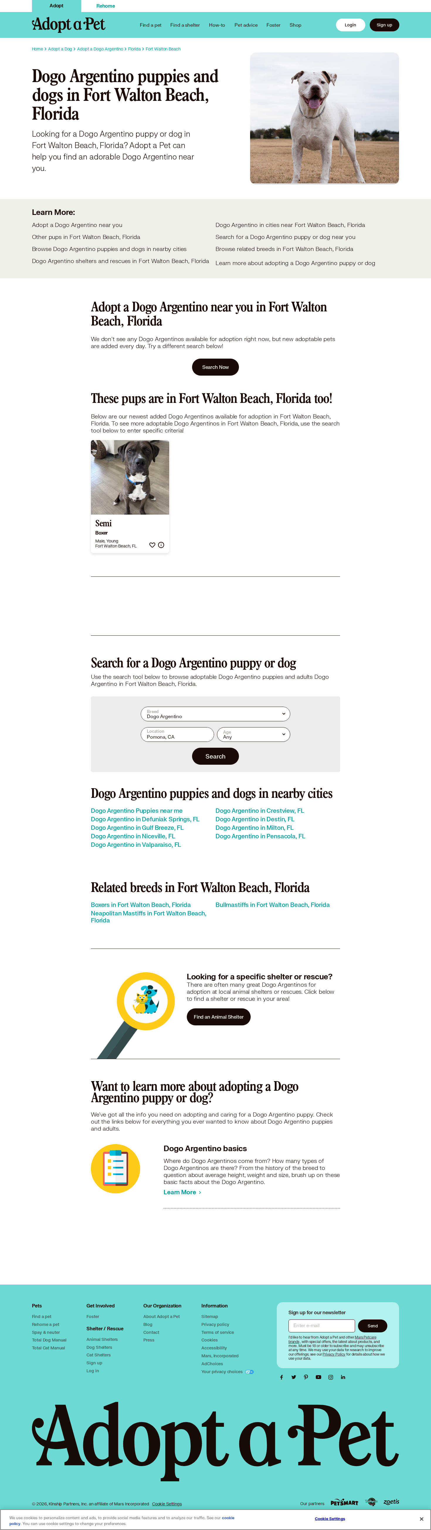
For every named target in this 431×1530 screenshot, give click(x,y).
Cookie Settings (167, 1504)
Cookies (209, 1339)
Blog (147, 1324)
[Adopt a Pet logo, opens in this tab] (215, 1447)
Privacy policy (215, 1324)
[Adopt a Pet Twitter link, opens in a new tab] (295, 1377)
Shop (295, 25)
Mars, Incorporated (219, 1355)
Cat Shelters (98, 1354)
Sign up (384, 24)
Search (215, 756)
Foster (274, 25)
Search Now (215, 367)
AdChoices (212, 1363)
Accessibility (214, 1347)
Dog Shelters (99, 1347)
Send (373, 1325)
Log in (92, 1370)
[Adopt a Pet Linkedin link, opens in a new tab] (343, 1377)
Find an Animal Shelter (219, 1017)
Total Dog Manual (49, 1339)
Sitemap (209, 1316)
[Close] (421, 1519)
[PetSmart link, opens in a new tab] (344, 1502)
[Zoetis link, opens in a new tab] (391, 1502)
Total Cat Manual (48, 1347)
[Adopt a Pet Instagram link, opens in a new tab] (332, 1377)
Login (350, 24)
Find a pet (42, 1316)
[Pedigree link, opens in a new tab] (371, 1502)
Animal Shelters (102, 1339)
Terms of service (217, 1332)
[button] (152, 545)
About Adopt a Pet (161, 1316)
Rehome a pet (45, 1324)
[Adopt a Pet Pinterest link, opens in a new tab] (307, 1377)
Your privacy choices (222, 1371)
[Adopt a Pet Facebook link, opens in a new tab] (283, 1377)
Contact (151, 1332)
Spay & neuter (46, 1332)
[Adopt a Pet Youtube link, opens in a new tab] (320, 1377)
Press (148, 1339)
